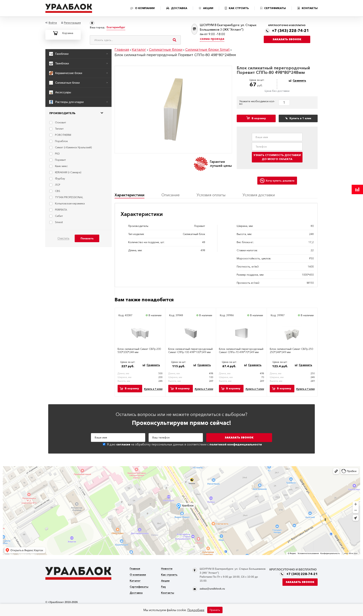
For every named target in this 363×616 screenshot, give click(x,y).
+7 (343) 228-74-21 (290, 30)
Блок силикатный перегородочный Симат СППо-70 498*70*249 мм (241, 350)
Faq (163, 587)
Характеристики (129, 195)
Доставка (136, 593)
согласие (123, 444)
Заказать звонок (287, 39)
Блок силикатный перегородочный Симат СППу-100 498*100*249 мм (190, 350)
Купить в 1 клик (153, 388)
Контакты (167, 593)
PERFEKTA (61, 209)
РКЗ (57, 153)
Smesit (59, 222)
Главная (135, 568)
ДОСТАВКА (179, 8)
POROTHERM (63, 135)
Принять (215, 610)
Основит (60, 122)
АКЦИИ (208, 8)
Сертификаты (139, 587)
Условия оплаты (211, 195)
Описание (170, 195)
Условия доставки (259, 195)
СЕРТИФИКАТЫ (275, 8)
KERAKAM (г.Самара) (68, 172)
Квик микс (61, 166)
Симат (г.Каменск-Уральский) (73, 147)
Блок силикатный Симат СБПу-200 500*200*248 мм (139, 350)
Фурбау (60, 178)
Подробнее (195, 610)
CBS (57, 191)
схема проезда (212, 39)
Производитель (62, 113)
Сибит (59, 216)
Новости (166, 568)
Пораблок (61, 141)
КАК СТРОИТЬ (239, 8)
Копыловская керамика (70, 203)
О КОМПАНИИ (145, 8)
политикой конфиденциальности (235, 444)
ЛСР (57, 184)
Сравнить (299, 80)
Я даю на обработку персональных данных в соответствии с (184, 444)
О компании (138, 574)
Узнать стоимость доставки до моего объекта (277, 157)
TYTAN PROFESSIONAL (69, 197)
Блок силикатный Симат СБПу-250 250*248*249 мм (291, 350)
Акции (165, 581)
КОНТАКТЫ (310, 8)
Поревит (60, 160)
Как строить (169, 574)
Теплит (59, 128)
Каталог (135, 581)
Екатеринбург (116, 27)
